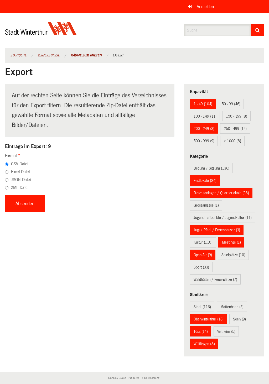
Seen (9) (239, 319)
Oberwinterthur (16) (209, 319)
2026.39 (134, 378)
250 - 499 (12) (235, 129)
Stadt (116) (202, 307)
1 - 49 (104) (203, 104)
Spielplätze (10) (233, 255)
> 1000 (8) (232, 141)
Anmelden (205, 6)
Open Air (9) (203, 255)
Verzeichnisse (49, 55)
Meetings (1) (231, 242)
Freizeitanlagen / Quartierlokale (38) (221, 193)
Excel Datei (20, 172)
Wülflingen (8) (204, 344)
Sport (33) (201, 267)
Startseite (18, 55)
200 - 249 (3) (204, 129)
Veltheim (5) (226, 331)
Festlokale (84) (205, 180)
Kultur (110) (203, 242)
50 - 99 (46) (231, 104)
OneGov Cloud (118, 378)
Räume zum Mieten (86, 55)
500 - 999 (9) (204, 141)
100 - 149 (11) (205, 116)
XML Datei (19, 187)
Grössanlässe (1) (206, 205)
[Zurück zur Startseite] (41, 33)
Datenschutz (152, 378)
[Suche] (257, 30)
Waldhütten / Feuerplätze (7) (215, 279)
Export (118, 55)
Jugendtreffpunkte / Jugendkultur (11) (223, 217)
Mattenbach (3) (232, 307)
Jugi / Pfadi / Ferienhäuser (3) (217, 230)
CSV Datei (19, 164)
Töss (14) (201, 331)
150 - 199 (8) (236, 116)
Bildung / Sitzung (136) (211, 168)
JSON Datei (21, 179)
